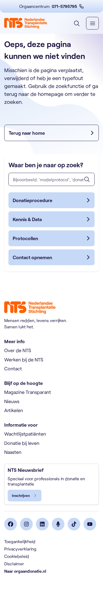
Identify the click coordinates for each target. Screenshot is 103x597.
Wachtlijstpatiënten (25, 434)
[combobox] (51, 179)
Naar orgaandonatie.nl (25, 570)
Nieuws (11, 401)
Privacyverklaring (20, 548)
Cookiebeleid (16, 556)
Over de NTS (17, 350)
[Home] (25, 23)
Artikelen (13, 410)
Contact (13, 368)
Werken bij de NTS (23, 359)
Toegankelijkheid (19, 541)
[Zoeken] (86, 179)
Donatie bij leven (21, 443)
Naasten (12, 452)
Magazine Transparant (27, 392)
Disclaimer (14, 563)
